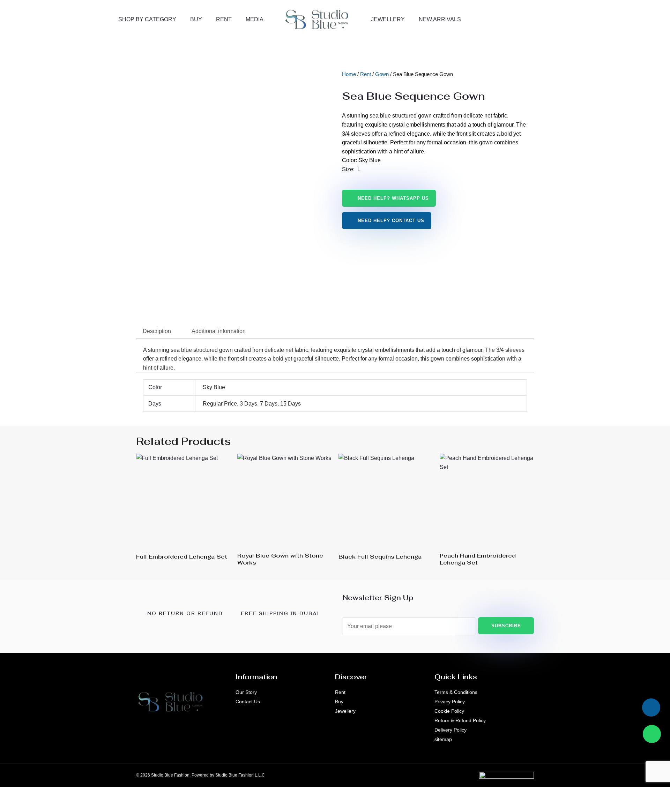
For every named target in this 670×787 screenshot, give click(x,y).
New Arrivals (440, 19)
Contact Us (248, 701)
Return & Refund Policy (460, 720)
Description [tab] (157, 331)
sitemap (443, 739)
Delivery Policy (450, 730)
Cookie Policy (449, 711)
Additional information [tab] (219, 331)
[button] (559, 18)
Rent (224, 19)
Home (349, 74)
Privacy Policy (449, 701)
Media (254, 19)
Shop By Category (147, 19)
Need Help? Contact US (391, 220)
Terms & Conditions (455, 692)
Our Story (246, 692)
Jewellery (388, 19)
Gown (382, 74)
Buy (196, 19)
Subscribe (506, 625)
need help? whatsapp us (393, 198)
